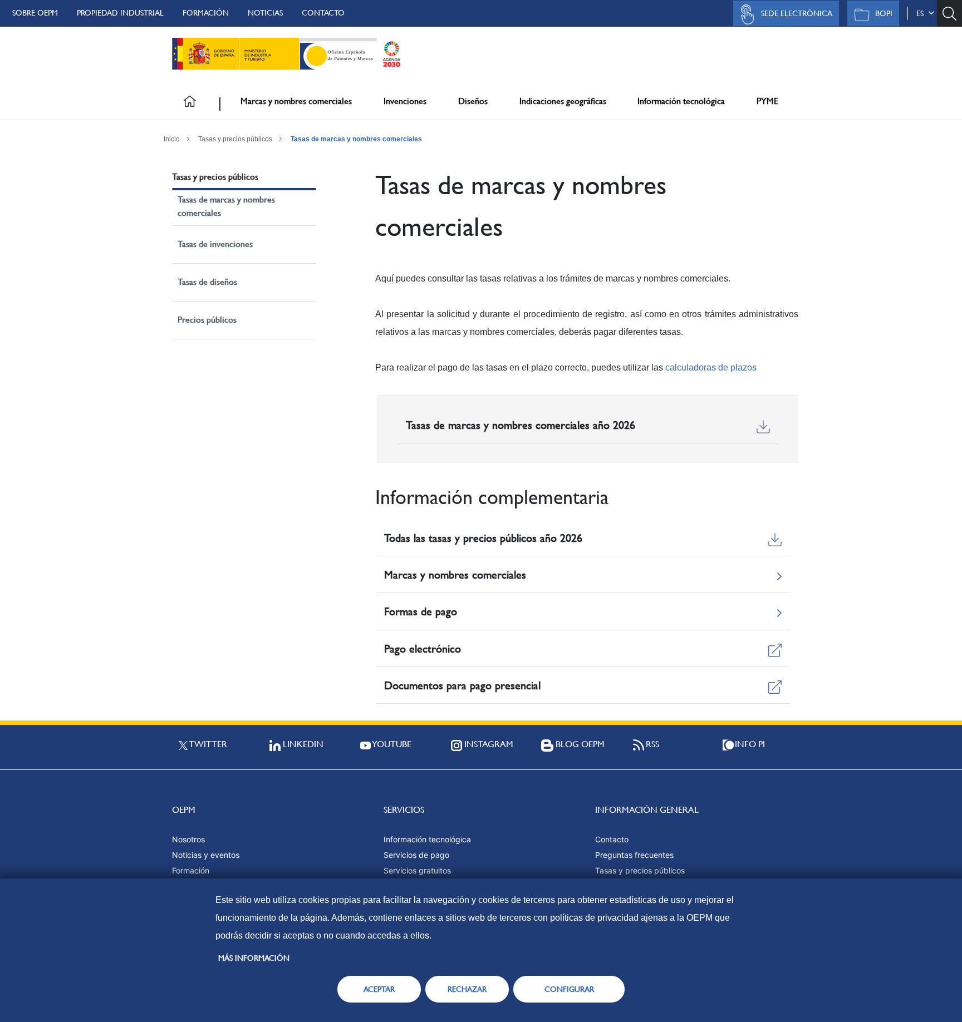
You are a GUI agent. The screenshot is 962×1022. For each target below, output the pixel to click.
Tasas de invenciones (215, 244)
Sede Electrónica (796, 13)
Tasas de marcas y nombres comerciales (356, 139)
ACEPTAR (379, 989)
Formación (206, 12)
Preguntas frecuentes (634, 855)
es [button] (922, 13)
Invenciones (405, 101)
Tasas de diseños (207, 282)
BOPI (883, 13)
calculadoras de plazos (711, 367)
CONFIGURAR (569, 989)
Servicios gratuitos (417, 870)
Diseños (473, 101)
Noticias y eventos (205, 855)
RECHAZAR (467, 989)
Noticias (265, 12)
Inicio (172, 139)
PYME (767, 101)
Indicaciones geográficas (562, 101)
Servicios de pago (416, 855)
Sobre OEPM (35, 12)
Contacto (323, 12)
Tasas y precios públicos (235, 139)
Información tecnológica (681, 101)
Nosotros (188, 839)
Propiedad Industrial (120, 12)
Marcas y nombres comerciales (296, 101)
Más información (253, 958)
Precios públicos (207, 319)
